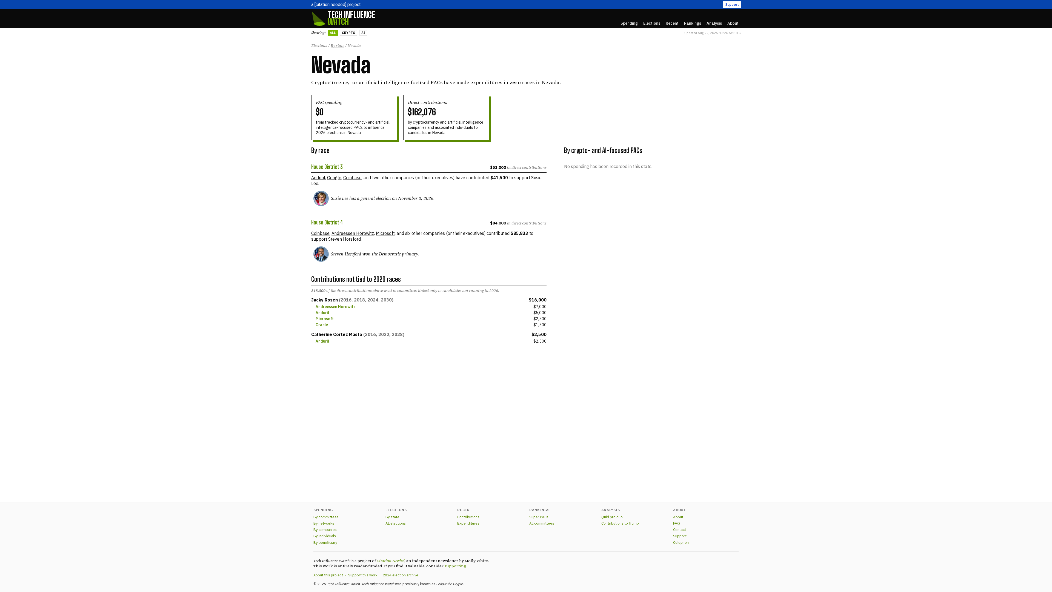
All (333, 33)
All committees (541, 523)
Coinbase (352, 177)
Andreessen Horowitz (352, 233)
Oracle (322, 324)
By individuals (324, 535)
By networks (323, 523)
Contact (679, 529)
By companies (325, 529)
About (678, 516)
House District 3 (327, 167)
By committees (326, 516)
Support (732, 4)
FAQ (676, 523)
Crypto (348, 33)
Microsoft (385, 233)
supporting (455, 566)
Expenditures (468, 523)
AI (363, 33)
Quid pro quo (612, 516)
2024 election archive (400, 575)
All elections (395, 523)
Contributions (468, 516)
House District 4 (327, 223)
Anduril (318, 177)
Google (334, 177)
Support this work (363, 575)
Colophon (681, 542)
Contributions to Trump (620, 523)
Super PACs (538, 516)
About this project (328, 575)
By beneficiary (325, 542)
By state (337, 45)
